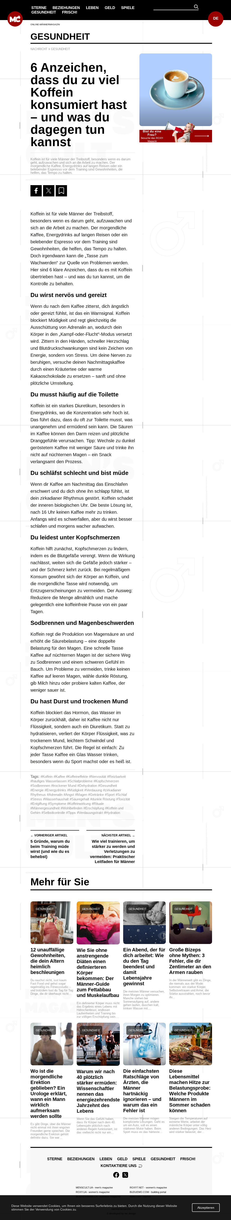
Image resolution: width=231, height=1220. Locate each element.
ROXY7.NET (148, 1187)
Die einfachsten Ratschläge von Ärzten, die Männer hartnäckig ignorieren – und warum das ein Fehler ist (142, 1090)
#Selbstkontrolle (53, 813)
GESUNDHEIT (43, 12)
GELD (110, 8)
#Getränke (96, 794)
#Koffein (47, 776)
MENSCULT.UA (94, 1187)
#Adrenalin (54, 794)
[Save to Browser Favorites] (61, 190)
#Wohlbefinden (71, 808)
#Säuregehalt (79, 799)
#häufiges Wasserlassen (48, 781)
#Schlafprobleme (80, 781)
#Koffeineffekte (77, 776)
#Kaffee (59, 776)
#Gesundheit (107, 785)
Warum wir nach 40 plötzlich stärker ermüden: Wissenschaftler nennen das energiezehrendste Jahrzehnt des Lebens (98, 1091)
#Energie (37, 790)
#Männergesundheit (45, 808)
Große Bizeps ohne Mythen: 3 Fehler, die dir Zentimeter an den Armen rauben (190, 961)
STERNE (38, 8)
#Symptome (57, 804)
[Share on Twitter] (48, 190)
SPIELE (127, 8)
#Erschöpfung (93, 808)
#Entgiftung (38, 804)
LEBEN (92, 8)
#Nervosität (97, 776)
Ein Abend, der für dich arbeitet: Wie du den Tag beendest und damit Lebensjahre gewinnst (144, 966)
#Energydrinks (55, 790)
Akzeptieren (205, 1207)
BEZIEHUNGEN (66, 8)
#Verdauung (93, 790)
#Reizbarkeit (116, 776)
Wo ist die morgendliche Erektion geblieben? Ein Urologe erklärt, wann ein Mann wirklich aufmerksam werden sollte (48, 1093)
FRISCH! (69, 12)
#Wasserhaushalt (56, 799)
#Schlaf (121, 794)
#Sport (110, 794)
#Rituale (98, 804)
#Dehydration (87, 785)
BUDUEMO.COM (148, 1192)
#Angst (69, 794)
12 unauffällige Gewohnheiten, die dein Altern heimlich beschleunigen (47, 961)
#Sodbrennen (40, 785)
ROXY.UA (93, 1192)
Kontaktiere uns (119, 1166)
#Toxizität (123, 799)
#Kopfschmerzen (106, 781)
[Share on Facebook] (36, 190)
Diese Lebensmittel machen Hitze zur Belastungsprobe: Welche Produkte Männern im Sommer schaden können (189, 1090)
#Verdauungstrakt (90, 813)
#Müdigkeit (75, 790)
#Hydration (112, 813)
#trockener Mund (63, 785)
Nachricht (38, 49)
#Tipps (71, 813)
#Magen (81, 794)
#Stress (36, 799)
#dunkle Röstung (102, 799)
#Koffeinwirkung (79, 804)
